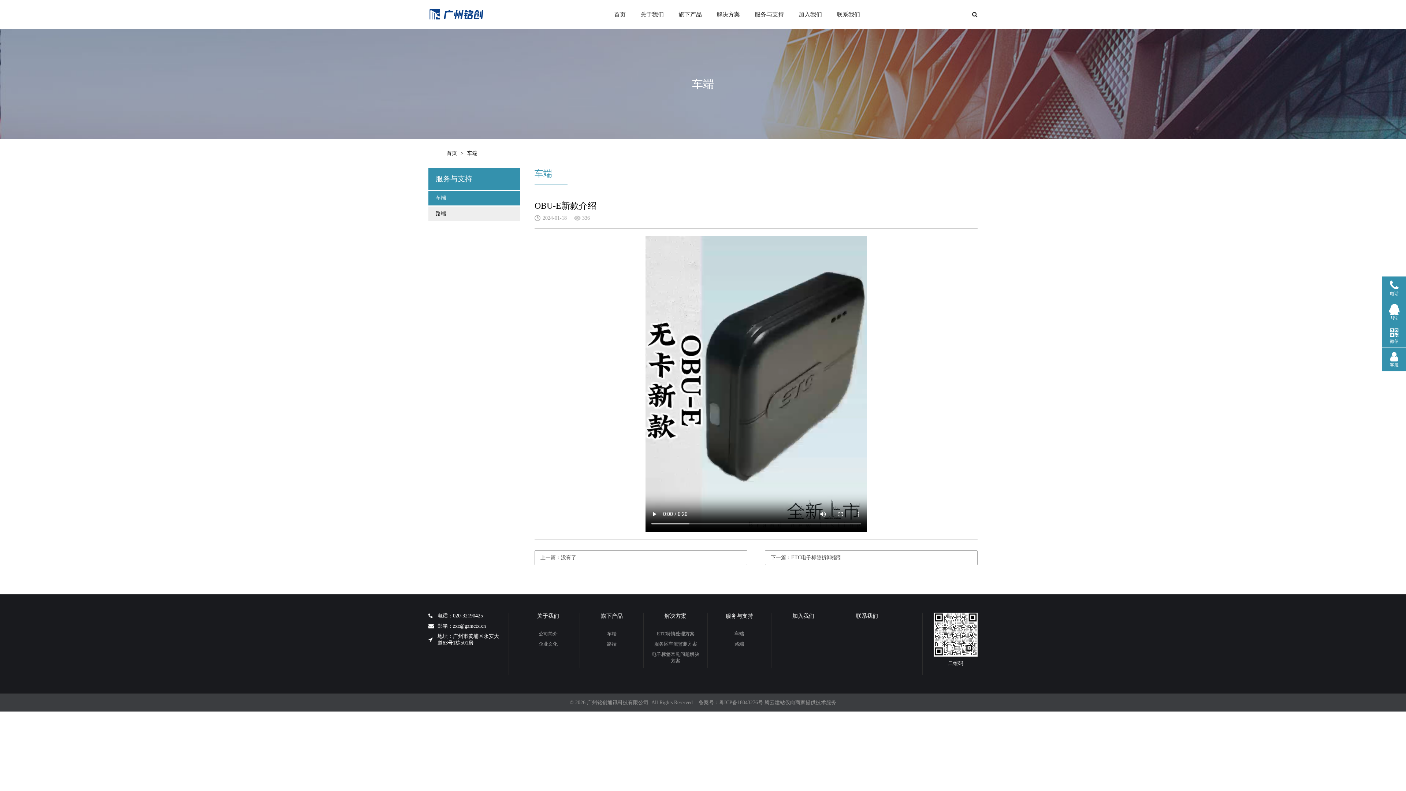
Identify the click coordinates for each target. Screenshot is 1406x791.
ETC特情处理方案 (676, 633)
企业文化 (548, 644)
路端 (441, 213)
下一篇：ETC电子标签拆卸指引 (806, 557)
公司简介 (548, 633)
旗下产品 (690, 14)
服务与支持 (769, 14)
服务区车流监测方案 (675, 644)
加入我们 (810, 14)
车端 (441, 198)
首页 (620, 14)
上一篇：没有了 (558, 557)
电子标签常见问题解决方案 (675, 657)
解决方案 (728, 14)
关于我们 (652, 14)
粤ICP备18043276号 (741, 702)
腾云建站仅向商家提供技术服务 (800, 702)
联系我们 (848, 14)
